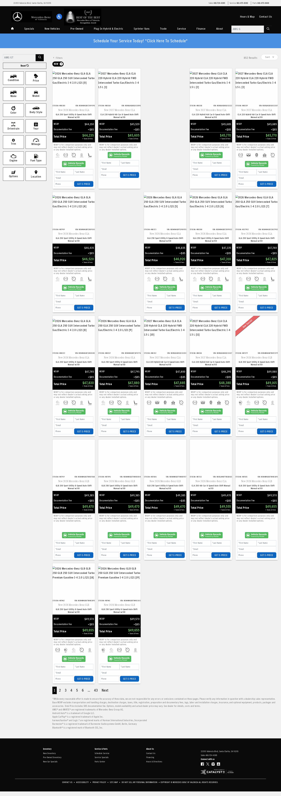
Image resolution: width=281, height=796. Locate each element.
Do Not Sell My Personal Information (140, 782)
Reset (23, 65)
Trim (13, 144)
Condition (13, 80)
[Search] (268, 29)
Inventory (47, 749)
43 (96, 690)
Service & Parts (101, 749)
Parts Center (100, 761)
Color (13, 113)
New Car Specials (50, 761)
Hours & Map (247, 17)
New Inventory (49, 753)
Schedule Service (102, 753)
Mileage (35, 144)
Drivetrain (13, 128)
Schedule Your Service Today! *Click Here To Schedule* (140, 41)
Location (36, 176)
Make (13, 96)
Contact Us (265, 17)
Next (105, 690)
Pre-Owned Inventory (52, 757)
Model (36, 96)
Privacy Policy (100, 782)
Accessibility (82, 782)
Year (36, 128)
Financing (150, 757)
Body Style (36, 112)
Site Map (114, 782)
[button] (59, 16)
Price (36, 80)
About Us (150, 749)
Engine (13, 160)
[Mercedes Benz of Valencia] (31, 16)
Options (13, 176)
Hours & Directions (154, 761)
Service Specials (102, 757)
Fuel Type (36, 160)
